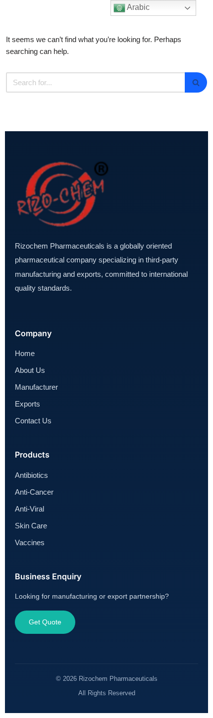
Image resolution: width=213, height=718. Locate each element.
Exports (27, 404)
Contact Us (33, 420)
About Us (30, 370)
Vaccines (30, 542)
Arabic (137, 7)
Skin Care (31, 525)
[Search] (196, 82)
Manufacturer (36, 387)
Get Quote (45, 622)
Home (25, 353)
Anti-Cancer (34, 492)
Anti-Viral (29, 509)
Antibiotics (31, 475)
